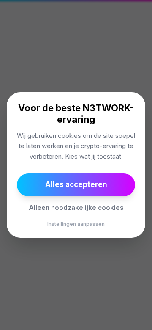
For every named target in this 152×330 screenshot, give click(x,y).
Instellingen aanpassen (76, 224)
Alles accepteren (76, 184)
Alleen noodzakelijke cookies (76, 208)
